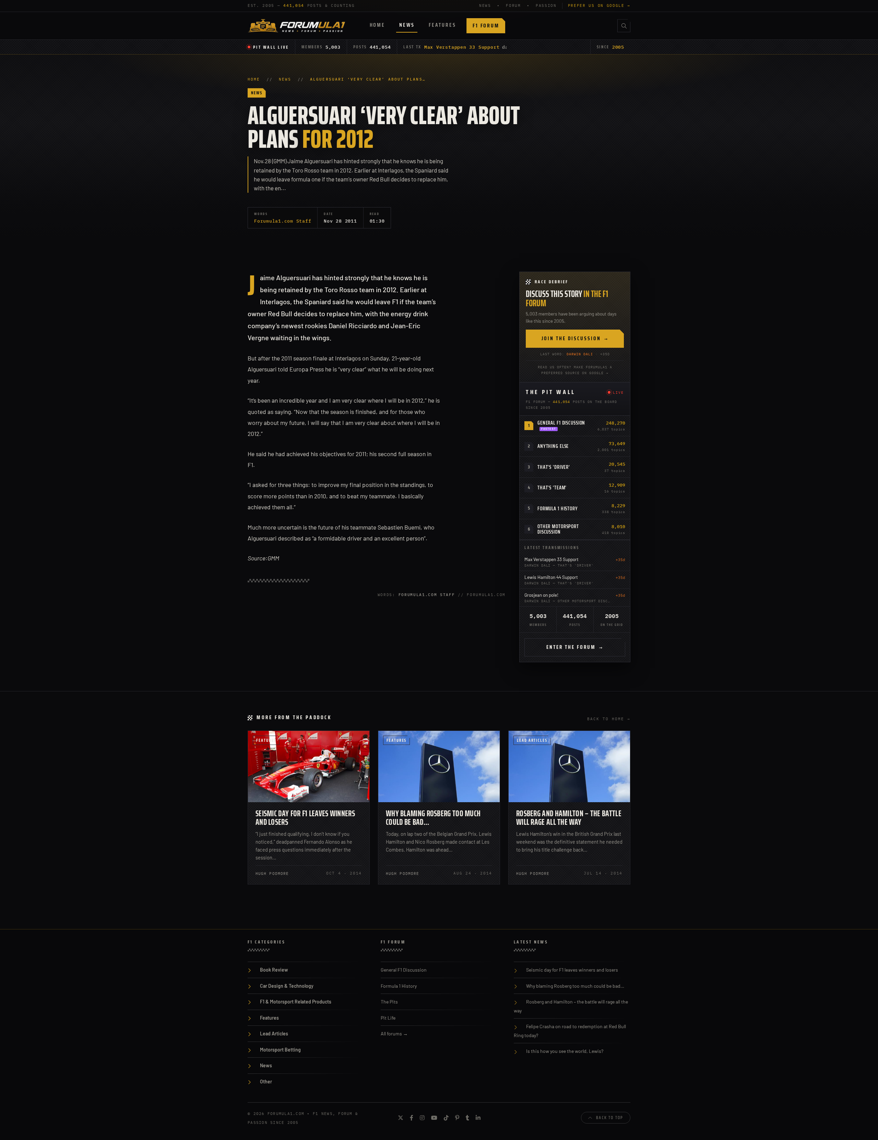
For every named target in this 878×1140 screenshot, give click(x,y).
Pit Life (388, 1018)
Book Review (274, 970)
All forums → (394, 1033)
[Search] (623, 25)
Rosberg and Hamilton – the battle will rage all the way (568, 818)
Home (377, 25)
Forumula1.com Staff (282, 221)
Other (266, 1081)
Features (442, 25)
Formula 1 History (557, 508)
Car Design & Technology (286, 986)
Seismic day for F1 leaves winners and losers (305, 818)
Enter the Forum (574, 647)
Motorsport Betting (280, 1050)
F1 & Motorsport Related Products (295, 1002)
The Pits (389, 1002)
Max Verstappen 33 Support (462, 47)
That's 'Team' (552, 487)
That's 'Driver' (553, 467)
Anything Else (553, 446)
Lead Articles (532, 740)
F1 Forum (486, 25)
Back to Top (609, 1117)
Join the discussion (575, 338)
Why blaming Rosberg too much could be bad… (433, 818)
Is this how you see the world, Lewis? (564, 1051)
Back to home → (608, 718)
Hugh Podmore (272, 873)
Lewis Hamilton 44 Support (551, 577)
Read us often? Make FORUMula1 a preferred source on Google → (575, 370)
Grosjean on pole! (541, 595)
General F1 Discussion (561, 423)
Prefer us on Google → (599, 5)
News (406, 25)
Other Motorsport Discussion (558, 529)
